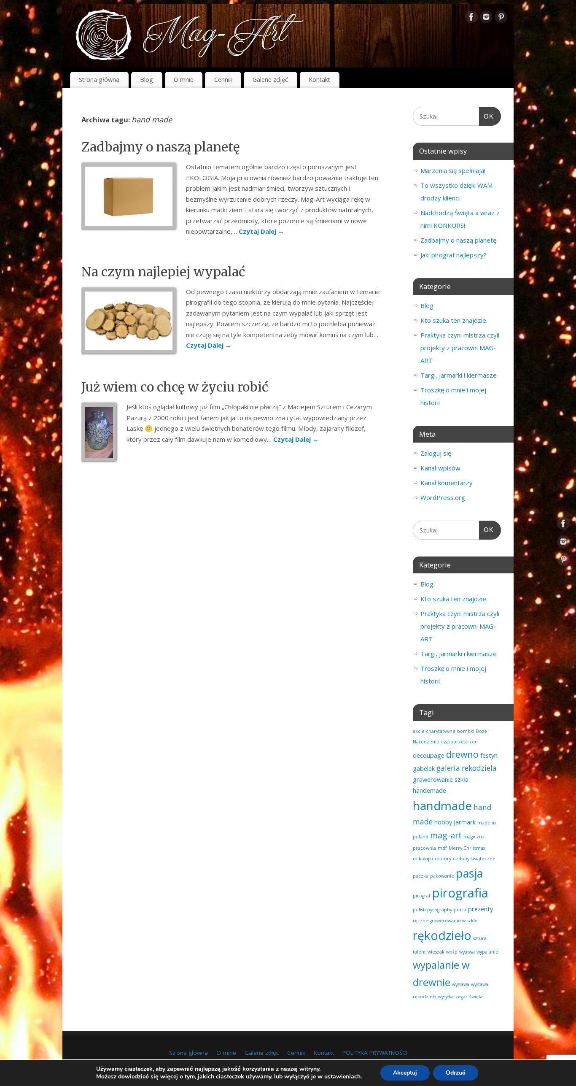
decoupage (428, 755)
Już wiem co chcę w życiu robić (174, 387)
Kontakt (319, 80)
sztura (480, 938)
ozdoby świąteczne (474, 859)
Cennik (223, 80)
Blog (146, 80)
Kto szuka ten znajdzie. (453, 320)
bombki (465, 731)
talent (419, 952)
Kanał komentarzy (446, 482)
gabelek (424, 768)
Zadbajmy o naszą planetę (160, 147)
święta (476, 997)
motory (443, 859)
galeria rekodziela (466, 768)
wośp (452, 952)
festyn (489, 755)
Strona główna (99, 80)
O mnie (184, 80)
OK (486, 116)
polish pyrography (432, 910)
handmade (442, 805)
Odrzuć (456, 1073)
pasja (469, 873)
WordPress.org (442, 497)
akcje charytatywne (434, 731)
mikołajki (423, 859)
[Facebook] (471, 19)
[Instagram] (486, 19)
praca (460, 910)
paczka (420, 876)
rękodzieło (442, 935)
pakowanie (442, 876)
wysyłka (446, 997)
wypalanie (487, 952)
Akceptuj (405, 1073)
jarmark (465, 822)
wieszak (436, 952)
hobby (443, 822)
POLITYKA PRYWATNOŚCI (374, 1052)
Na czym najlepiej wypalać (163, 272)
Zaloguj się (435, 453)
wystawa (460, 984)
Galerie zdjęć (270, 80)
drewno (462, 754)
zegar (461, 997)
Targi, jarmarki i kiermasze (458, 375)
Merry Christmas (467, 848)
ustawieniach (342, 1077)
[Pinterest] (501, 19)
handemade (429, 790)
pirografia (460, 892)
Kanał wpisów (440, 468)
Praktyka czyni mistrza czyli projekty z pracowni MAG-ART (459, 348)
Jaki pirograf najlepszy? (453, 255)
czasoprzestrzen (459, 742)
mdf (442, 848)
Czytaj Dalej (261, 231)
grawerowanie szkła (440, 779)
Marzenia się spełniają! (452, 170)
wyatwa (467, 952)
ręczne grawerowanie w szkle (445, 921)
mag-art (446, 835)
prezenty (480, 909)
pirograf (422, 896)
